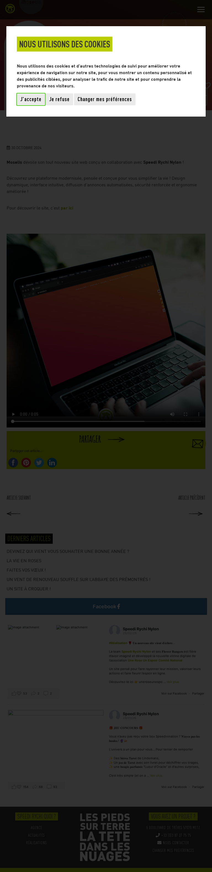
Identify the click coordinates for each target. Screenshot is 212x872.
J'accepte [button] (30, 99)
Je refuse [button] (59, 99)
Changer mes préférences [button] (105, 99)
